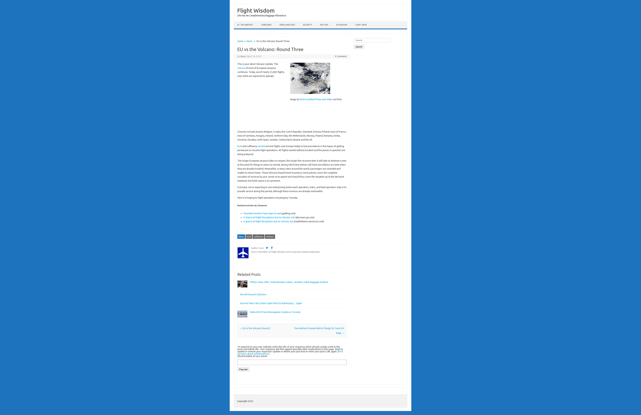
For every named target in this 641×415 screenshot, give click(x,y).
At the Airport (245, 25)
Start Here (361, 25)
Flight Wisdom (256, 10)
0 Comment (341, 56)
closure (241, 68)
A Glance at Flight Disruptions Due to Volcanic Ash (269, 217)
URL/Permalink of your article (252, 356)
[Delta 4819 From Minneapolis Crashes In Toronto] (242, 319)
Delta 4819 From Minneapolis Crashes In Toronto (275, 312)
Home (240, 41)
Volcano (270, 236)
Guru (242, 56)
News (249, 41)
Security (307, 25)
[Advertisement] (292, 129)
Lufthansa (258, 236)
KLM (249, 236)
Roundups (341, 25)
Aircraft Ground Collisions (253, 294)
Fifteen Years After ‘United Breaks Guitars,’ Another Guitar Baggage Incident (289, 282)
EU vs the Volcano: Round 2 (255, 328)
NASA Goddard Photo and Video (316, 99)
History (324, 25)
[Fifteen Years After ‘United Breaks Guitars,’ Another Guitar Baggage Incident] (242, 289)
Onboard (266, 25)
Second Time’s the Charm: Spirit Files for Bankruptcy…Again (271, 303)
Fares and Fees (287, 25)
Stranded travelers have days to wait (262, 213)
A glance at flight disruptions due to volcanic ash (268, 221)
